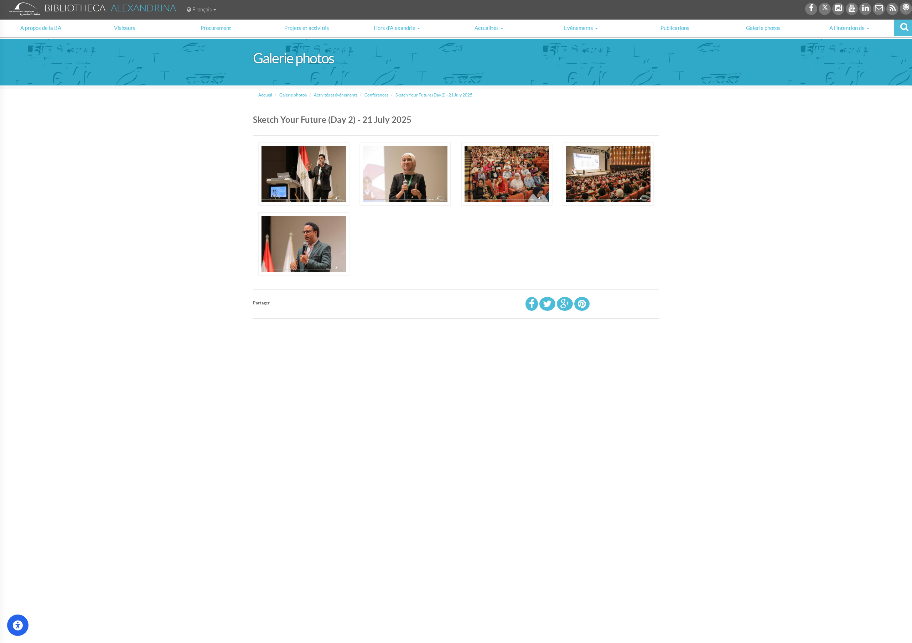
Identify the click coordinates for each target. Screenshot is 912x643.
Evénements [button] (579, 28)
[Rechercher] (903, 28)
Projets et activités (306, 28)
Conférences (376, 95)
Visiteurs (124, 28)
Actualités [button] (487, 28)
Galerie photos (763, 28)
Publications (674, 28)
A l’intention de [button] (847, 28)
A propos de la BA (40, 28)
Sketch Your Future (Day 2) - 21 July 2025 (433, 95)
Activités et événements (335, 95)
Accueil (265, 95)
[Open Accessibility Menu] (17, 625)
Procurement (216, 28)
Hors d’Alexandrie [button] (395, 28)
